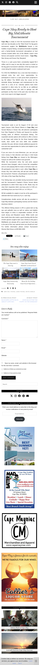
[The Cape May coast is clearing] (10, 255)
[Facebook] (13, 2)
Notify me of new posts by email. (12, 373)
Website (4, 355)
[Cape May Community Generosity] (10, 273)
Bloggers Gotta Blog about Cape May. (10, 300)
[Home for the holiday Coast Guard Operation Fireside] (28, 273)
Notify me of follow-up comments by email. (15, 369)
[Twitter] (3, 2)
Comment (5, 318)
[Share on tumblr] (15, 288)
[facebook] (19, 395)
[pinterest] (23, 395)
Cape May (7, 291)
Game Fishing (20, 291)
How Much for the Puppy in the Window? (29, 300)
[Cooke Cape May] (19, 12)
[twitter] (11, 395)
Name (4, 340)
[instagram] (15, 395)
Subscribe (19, 419)
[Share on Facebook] (8, 288)
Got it (20, 663)
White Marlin (30, 291)
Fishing (12, 291)
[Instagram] (6, 2)
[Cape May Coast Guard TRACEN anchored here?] (28, 255)
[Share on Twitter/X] (10, 288)
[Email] (27, 395)
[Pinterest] (10, 2)
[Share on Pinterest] (13, 288)
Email (4, 348)
